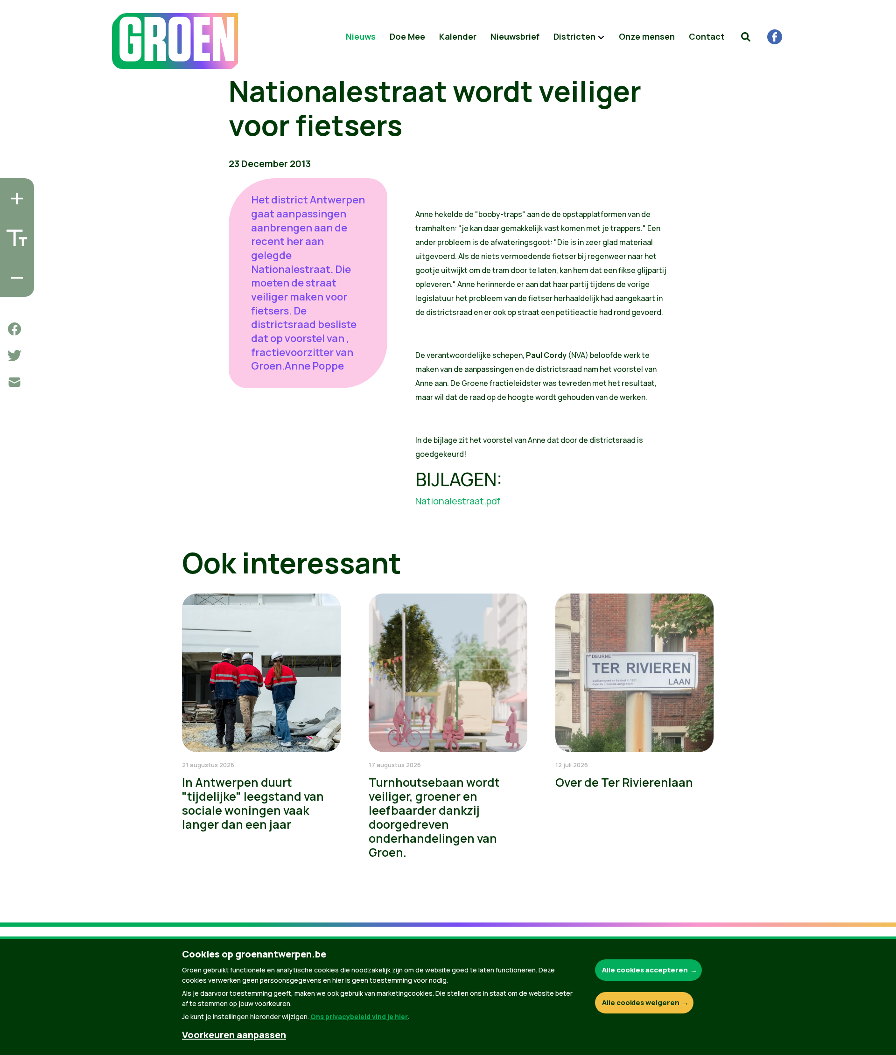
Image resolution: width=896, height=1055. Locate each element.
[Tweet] (14, 355)
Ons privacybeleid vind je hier (359, 1016)
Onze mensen (647, 36)
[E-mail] (14, 382)
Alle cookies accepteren (645, 970)
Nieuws (361, 36)
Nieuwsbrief (514, 36)
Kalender (457, 36)
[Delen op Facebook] (14, 329)
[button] (746, 37)
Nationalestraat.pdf (457, 501)
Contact (707, 36)
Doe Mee (407, 36)
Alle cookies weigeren (640, 1002)
